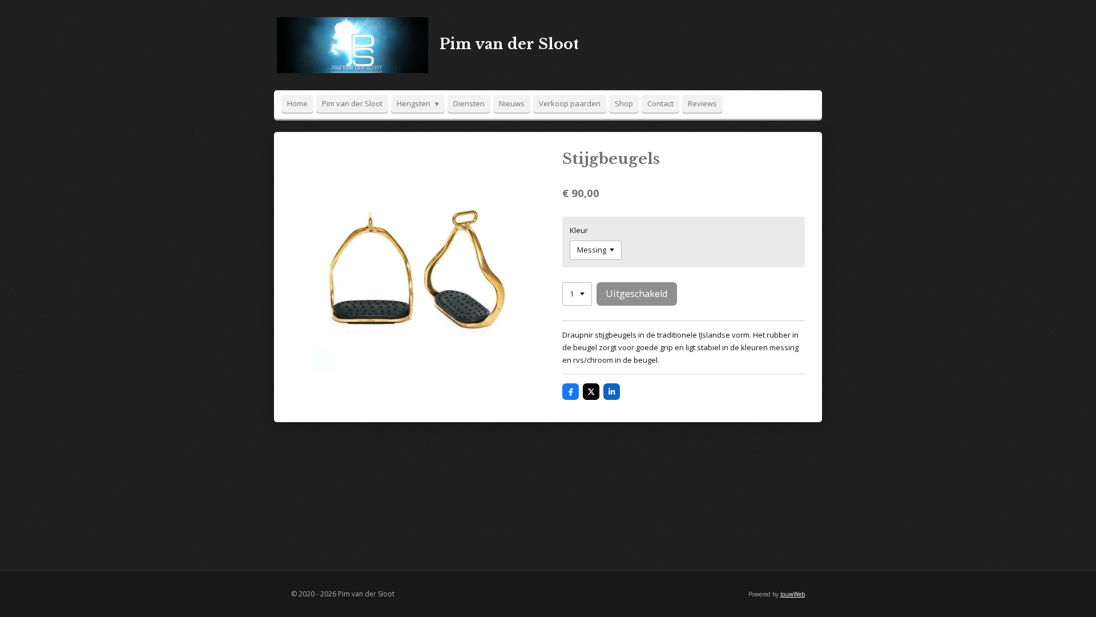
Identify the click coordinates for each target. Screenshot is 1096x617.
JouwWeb (792, 594)
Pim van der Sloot (509, 44)
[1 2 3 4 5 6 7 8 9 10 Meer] (577, 294)
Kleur (579, 230)
